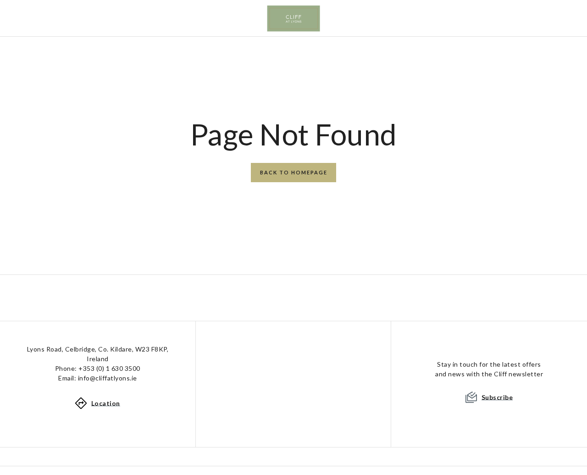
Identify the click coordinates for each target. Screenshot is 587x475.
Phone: (97, 368)
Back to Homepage (293, 172)
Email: (97, 378)
